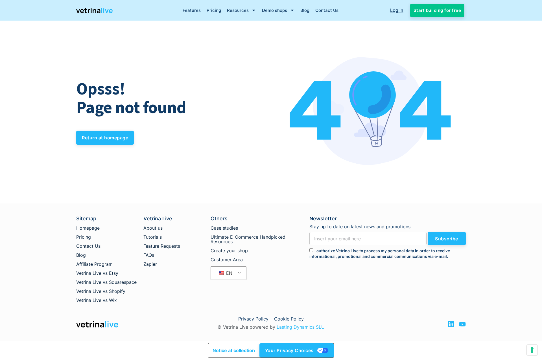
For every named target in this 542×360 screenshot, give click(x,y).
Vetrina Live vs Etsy (97, 273)
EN (228, 273)
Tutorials (152, 237)
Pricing (214, 10)
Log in (396, 10)
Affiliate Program (94, 264)
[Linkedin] (451, 324)
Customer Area (227, 259)
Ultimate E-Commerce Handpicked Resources (248, 239)
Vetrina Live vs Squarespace (106, 282)
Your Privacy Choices (289, 350)
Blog (304, 10)
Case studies (224, 228)
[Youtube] (462, 324)
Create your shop (229, 250)
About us (153, 228)
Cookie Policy (289, 319)
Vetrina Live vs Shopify (100, 291)
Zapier (150, 264)
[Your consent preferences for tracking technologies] (532, 350)
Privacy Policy (253, 319)
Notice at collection (234, 350)
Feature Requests (161, 246)
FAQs (148, 255)
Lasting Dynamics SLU (301, 327)
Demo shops (274, 10)
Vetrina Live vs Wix (96, 300)
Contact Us (326, 10)
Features (192, 10)
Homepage (88, 228)
